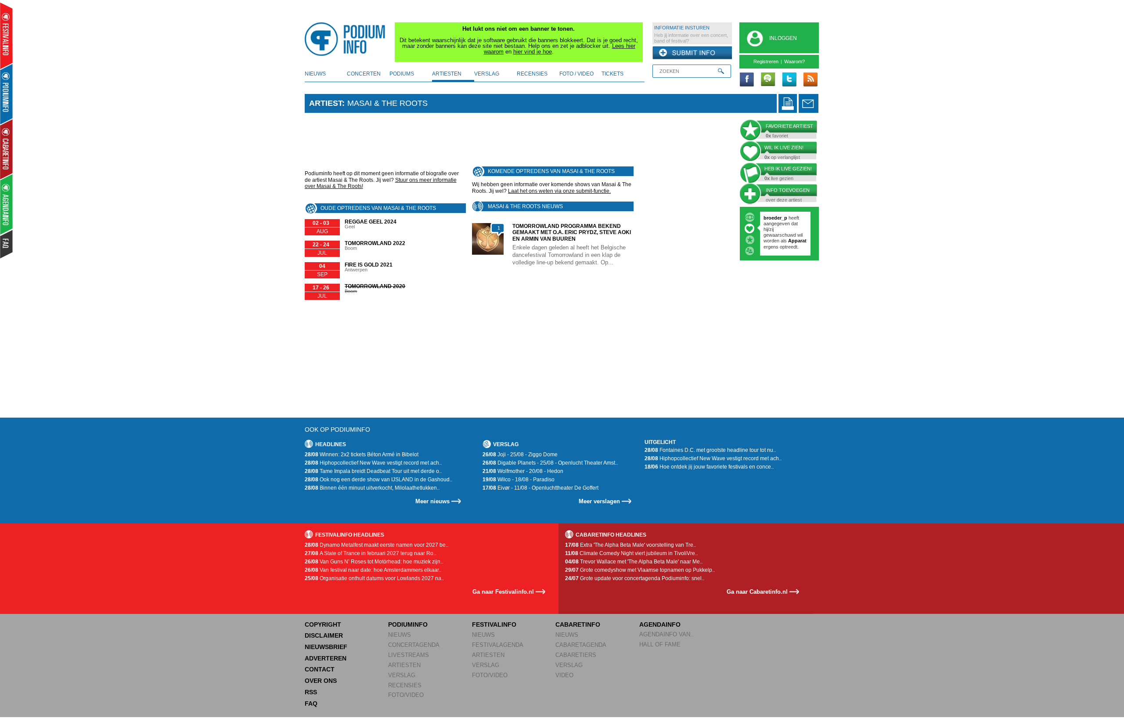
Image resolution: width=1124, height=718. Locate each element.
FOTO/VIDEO (406, 695)
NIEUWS (399, 634)
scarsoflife (776, 217)
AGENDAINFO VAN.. (666, 634)
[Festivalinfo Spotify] (767, 79)
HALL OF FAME (660, 644)
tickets (612, 74)
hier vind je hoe (532, 51)
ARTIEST (325, 103)
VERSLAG (401, 675)
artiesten (446, 74)
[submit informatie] (692, 53)
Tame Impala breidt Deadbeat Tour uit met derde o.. (373, 471)
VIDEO (564, 675)
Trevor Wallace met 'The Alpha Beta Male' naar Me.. (633, 561)
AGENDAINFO (660, 624)
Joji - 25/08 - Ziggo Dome (520, 454)
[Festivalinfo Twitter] (789, 79)
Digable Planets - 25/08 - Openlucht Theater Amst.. (550, 462)
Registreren (765, 61)
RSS (311, 692)
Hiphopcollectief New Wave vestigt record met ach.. (373, 462)
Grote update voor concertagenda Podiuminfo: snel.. (634, 578)
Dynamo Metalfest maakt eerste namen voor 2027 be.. (376, 545)
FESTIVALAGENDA (497, 645)
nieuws (315, 74)
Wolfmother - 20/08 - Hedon (523, 471)
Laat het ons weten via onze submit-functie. (559, 191)
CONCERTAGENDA (414, 645)
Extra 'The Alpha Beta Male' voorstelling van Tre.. (630, 545)
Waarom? (794, 61)
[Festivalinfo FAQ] (7, 244)
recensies (532, 74)
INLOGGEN (783, 38)
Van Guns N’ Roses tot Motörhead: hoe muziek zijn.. (374, 561)
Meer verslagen (599, 501)
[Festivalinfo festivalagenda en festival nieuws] (6, 35)
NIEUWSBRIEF (326, 646)
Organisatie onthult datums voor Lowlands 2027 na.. (374, 578)
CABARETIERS (575, 655)
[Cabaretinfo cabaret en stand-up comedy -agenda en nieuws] (6, 149)
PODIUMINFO (408, 624)
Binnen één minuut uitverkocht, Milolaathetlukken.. (372, 488)
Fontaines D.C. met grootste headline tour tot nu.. (710, 450)
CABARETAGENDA (580, 645)
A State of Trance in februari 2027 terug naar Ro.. (370, 553)
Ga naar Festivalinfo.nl (503, 591)
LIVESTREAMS (408, 655)
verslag (486, 74)
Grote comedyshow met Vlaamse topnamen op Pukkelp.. (640, 570)
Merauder (775, 246)
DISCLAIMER (324, 635)
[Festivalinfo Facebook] (746, 79)
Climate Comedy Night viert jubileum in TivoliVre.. (631, 553)
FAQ (311, 703)
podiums (401, 74)
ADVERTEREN (325, 658)
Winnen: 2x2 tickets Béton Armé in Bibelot (361, 454)
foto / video (576, 74)
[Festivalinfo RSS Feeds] (810, 79)
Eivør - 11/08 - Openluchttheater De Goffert (540, 488)
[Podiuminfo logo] (347, 39)
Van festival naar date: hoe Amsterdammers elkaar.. (373, 570)
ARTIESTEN (404, 665)
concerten (364, 74)
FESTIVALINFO (494, 624)
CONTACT (320, 669)
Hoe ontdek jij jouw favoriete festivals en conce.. (709, 466)
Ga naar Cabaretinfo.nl (757, 591)
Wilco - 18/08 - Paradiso (519, 479)
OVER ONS (321, 680)
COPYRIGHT (323, 624)
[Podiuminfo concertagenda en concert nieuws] (7, 93)
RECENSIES (405, 685)
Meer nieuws (432, 501)
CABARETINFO (577, 624)
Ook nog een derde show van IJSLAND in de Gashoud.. (378, 479)
